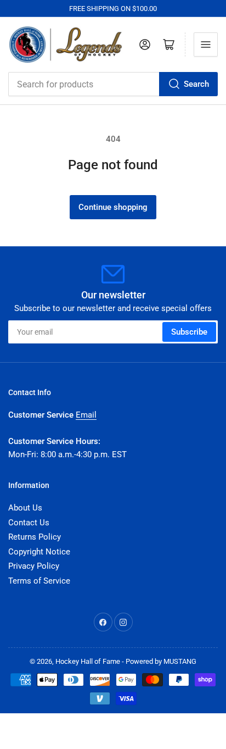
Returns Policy (34, 537)
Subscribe (189, 332)
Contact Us (28, 523)
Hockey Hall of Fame (87, 661)
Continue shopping (113, 207)
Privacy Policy (33, 566)
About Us (25, 508)
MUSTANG (179, 661)
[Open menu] (206, 44)
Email (86, 415)
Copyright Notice (39, 552)
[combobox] (113, 84)
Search (196, 84)
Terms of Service (39, 581)
